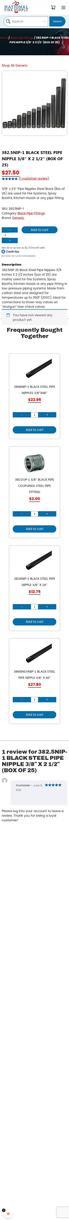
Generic (18, 218)
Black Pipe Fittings (22, 38)
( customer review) (34, 178)
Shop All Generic (15, 65)
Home (4, 38)
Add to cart (39, 230)
